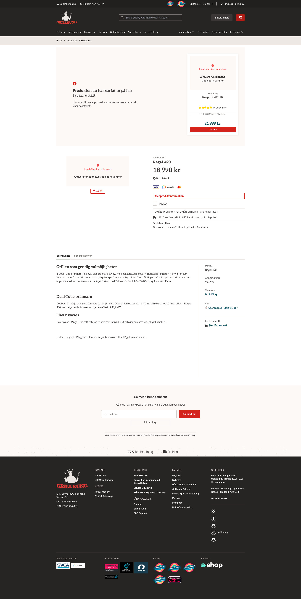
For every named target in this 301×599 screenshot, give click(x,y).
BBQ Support (140, 513)
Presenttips (203, 32)
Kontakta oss (140, 475)
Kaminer (88, 32)
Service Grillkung (143, 487)
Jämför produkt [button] (217, 325)
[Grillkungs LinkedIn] (228, 539)
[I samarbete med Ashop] (212, 565)
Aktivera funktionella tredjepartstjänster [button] (98, 176)
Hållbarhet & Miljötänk (184, 484)
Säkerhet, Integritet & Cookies (149, 492)
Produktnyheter (219, 32)
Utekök (101, 32)
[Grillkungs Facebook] (227, 518)
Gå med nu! (189, 414)
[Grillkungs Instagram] (227, 511)
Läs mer (213, 129)
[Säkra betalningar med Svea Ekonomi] (63, 565)
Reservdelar (150, 32)
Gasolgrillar (72, 40)
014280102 (240, 4)
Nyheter (176, 480)
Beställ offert (222, 17)
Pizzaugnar (73, 32)
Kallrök (176, 498)
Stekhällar (133, 32)
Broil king (86, 40)
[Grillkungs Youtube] (227, 525)
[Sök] (122, 17)
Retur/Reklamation (182, 507)
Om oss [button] (207, 4)
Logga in (176, 475)
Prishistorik (163, 178)
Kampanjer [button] (235, 32)
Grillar (59, 32)
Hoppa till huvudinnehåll (149, 4)
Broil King (211, 294)
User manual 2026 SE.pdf (223, 307)
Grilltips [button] (194, 4)
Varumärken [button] (185, 32)
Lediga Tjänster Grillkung (185, 493)
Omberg (138, 504)
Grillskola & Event (181, 489)
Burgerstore (140, 508)
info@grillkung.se (104, 480)
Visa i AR (98, 191)
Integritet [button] (177, 502)
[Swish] (78, 565)
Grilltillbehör (116, 32)
